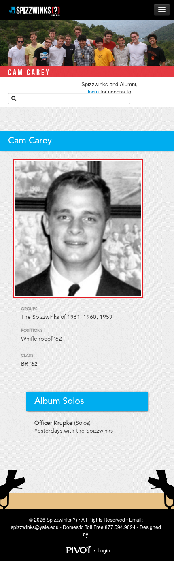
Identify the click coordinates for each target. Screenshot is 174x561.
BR (24, 363)
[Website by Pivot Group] (79, 551)
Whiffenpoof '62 (41, 338)
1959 (106, 317)
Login (104, 551)
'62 (34, 363)
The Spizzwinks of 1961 (50, 317)
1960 (89, 317)
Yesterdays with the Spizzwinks (73, 430)
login (93, 91)
